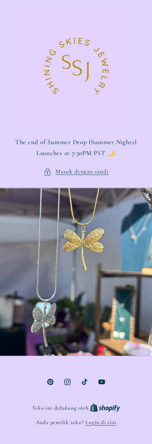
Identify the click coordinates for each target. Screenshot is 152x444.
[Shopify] (105, 408)
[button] (76, 171)
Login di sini (100, 422)
